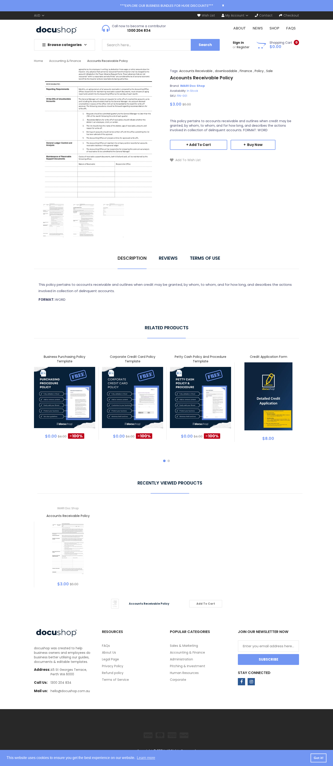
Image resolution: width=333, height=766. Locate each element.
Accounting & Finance (65, 61)
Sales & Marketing (184, 645)
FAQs (106, 645)
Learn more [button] (146, 758)
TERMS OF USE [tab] (205, 258)
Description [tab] (132, 258)
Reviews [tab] (168, 258)
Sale (269, 71)
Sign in (238, 42)
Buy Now (254, 144)
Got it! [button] (318, 758)
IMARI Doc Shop (192, 86)
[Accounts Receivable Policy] (53, 220)
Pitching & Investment (187, 666)
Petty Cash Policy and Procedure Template (200, 359)
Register (243, 47)
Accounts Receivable (195, 71)
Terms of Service (115, 679)
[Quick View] (82, 400)
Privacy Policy (112, 666)
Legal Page (110, 659)
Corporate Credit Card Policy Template (132, 359)
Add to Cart (200, 144)
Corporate (178, 679)
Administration (181, 659)
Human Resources (184, 673)
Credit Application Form (268, 356)
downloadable (226, 71)
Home (38, 61)
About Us (109, 652)
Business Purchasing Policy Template (64, 359)
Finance (246, 71)
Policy (259, 71)
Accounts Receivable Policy (68, 516)
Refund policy (112, 673)
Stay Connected (254, 672)
